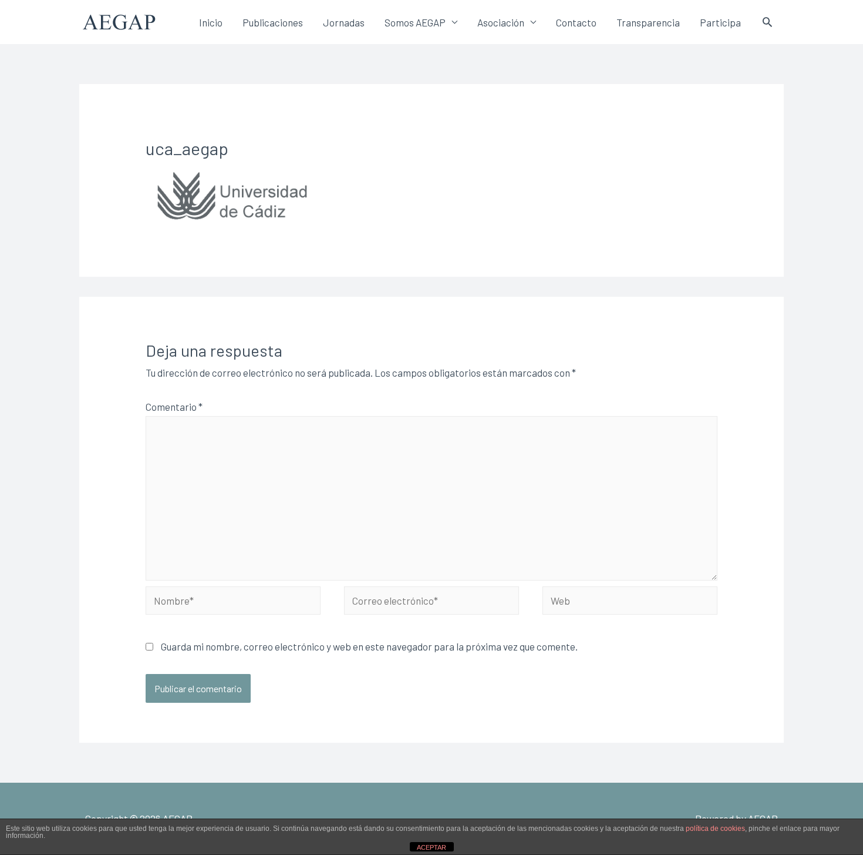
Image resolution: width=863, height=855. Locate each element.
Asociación (500, 22)
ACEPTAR (431, 847)
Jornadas (344, 22)
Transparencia (648, 22)
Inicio (211, 22)
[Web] (629, 602)
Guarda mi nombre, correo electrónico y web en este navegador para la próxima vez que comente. (369, 646)
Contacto (576, 22)
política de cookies (715, 828)
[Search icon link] (767, 21)
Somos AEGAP (415, 22)
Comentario (174, 407)
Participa (720, 22)
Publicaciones (272, 22)
